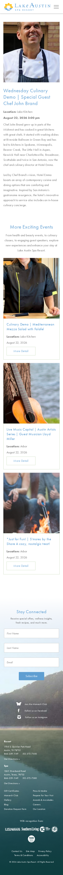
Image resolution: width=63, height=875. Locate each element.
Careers (37, 804)
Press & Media (40, 790)
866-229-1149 (11, 753)
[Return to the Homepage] (28, 6)
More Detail (21, 351)
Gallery (7, 799)
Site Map (30, 851)
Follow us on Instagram (36, 717)
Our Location (39, 808)
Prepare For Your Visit (43, 795)
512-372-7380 (30, 778)
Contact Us (17, 851)
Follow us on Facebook (36, 710)
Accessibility (43, 855)
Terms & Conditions (23, 855)
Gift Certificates (11, 790)
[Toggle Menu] (56, 7)
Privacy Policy (44, 851)
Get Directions (12, 758)
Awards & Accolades (43, 799)
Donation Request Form (15, 808)
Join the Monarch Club (36, 704)
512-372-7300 (30, 753)
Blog (6, 804)
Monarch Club (11, 795)
